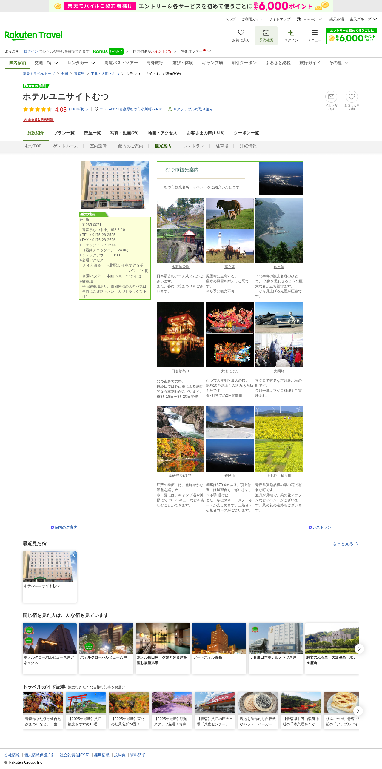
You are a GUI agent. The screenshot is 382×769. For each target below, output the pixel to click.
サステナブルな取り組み (193, 109)
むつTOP (33, 146)
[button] (73, 555)
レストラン (193, 146)
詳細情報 (248, 146)
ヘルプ (230, 19)
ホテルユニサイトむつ (66, 96)
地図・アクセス (162, 133)
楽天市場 (336, 19)
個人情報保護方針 (39, 755)
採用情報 (102, 755)
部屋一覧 (92, 133)
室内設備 (98, 146)
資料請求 (138, 755)
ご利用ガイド (252, 19)
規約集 (120, 755)
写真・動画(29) (124, 133)
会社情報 (12, 755)
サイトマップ (279, 19)
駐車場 (222, 146)
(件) (76, 109)
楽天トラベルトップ (39, 74)
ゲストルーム (65, 146)
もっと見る (342, 543)
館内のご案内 (130, 146)
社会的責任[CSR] (75, 755)
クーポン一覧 (246, 133)
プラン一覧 (64, 133)
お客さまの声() (205, 133)
